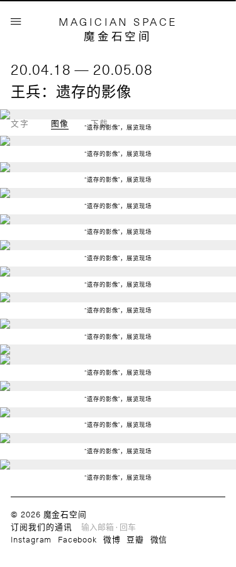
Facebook (77, 539)
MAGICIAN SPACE (118, 21)
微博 (112, 539)
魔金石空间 (118, 36)
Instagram (31, 539)
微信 (159, 539)
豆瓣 (135, 539)
